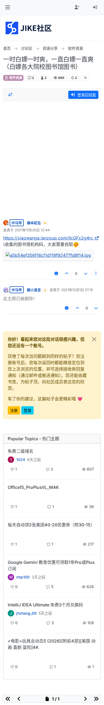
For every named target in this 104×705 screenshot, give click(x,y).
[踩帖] (85, 273)
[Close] (94, 339)
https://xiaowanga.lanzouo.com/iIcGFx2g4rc (48, 238)
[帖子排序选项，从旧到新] (10, 94)
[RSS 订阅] (85, 78)
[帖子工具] (96, 273)
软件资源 (15, 78)
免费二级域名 (20, 451)
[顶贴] (67, 273)
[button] (7, 7)
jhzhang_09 (26, 613)
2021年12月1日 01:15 (77, 290)
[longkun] (11, 534)
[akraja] (11, 496)
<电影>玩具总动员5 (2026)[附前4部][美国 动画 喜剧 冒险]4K (51, 644)
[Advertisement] (52, 159)
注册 (14, 410)
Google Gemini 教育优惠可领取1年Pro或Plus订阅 (51, 565)
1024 (20, 459)
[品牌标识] (29, 28)
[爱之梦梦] (11, 656)
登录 (27, 410)
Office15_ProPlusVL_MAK (33, 487)
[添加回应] (56, 273)
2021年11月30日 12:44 (32, 230)
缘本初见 (34, 223)
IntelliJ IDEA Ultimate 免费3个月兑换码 (45, 604)
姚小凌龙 (34, 290)
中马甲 (16, 223)
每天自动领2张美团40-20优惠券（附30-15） (51, 524)
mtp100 (23, 577)
